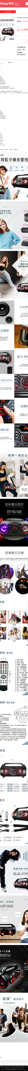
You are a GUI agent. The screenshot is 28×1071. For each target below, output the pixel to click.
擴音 (24, 49)
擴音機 (19, 49)
